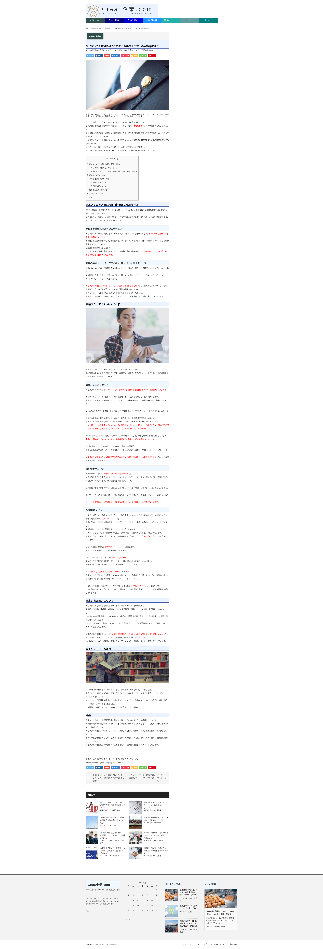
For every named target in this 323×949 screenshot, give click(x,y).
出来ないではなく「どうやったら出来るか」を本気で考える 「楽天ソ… (155, 835)
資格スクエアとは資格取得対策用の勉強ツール (105, 164)
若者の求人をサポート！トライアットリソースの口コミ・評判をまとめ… (155, 805)
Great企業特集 (114, 20)
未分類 (190, 912)
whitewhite (149, 50)
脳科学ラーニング (98, 182)
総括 (89, 197)
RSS (87, 910)
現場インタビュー (171, 20)
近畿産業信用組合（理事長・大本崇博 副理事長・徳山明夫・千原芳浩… (112, 850)
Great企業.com (98, 885)
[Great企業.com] (122, 11)
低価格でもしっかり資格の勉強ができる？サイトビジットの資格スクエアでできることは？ (108, 778)
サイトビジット (120, 50)
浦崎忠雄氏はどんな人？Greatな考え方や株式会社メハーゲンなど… (112, 820)
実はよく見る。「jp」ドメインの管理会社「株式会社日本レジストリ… (112, 805)
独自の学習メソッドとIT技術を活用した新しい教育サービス (113, 171)
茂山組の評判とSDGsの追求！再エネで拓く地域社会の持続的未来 (188, 923)
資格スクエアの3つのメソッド (99, 175)
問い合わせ (209, 20)
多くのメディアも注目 (96, 194)
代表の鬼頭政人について (97, 190)
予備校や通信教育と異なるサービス (104, 168)
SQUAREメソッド (98, 186)
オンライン (110, 50)
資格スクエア (134, 50)
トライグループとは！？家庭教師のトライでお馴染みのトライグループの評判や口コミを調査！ (145, 778)
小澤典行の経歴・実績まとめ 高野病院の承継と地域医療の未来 (155, 850)
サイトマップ (202, 944)
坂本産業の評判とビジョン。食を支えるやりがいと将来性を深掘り (188, 892)
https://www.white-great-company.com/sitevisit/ (104, 762)
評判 (101, 843)
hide (115, 159)
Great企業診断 (133, 20)
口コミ (122, 840)
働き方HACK (152, 20)
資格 (127, 50)
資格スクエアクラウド (99, 179)
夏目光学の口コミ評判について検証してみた (188, 907)
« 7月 (128, 919)
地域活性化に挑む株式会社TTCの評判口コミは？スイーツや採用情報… (112, 835)
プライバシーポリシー (218, 944)
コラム (189, 20)
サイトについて (95, 20)
